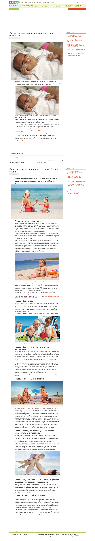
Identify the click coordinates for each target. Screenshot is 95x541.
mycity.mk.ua (23, 143)
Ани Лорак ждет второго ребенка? (73, 56)
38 (75, 6)
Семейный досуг (20, 31)
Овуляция (11, 6)
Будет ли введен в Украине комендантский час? (74, 192)
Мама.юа (11, 31)
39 (76, 6)
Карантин (11, 8)
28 (61, 6)
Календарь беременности (28, 5)
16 (43, 6)
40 (78, 6)
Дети (52, 2)
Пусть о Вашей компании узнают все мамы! (76, 8)
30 (63, 6)
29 (62, 6)
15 (42, 6)
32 (66, 6)
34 (69, 6)
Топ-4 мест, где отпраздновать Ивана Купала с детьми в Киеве (75, 52)
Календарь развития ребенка (72, 5)
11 (36, 6)
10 (35, 6)
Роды (81, 5)
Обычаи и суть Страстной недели (76, 49)
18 (46, 6)
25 (56, 6)
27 (59, 6)
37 (73, 6)
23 (53, 6)
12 (38, 6)
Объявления (28, 2)
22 (52, 6)
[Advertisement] (47, 20)
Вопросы (34, 2)
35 (71, 6)
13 (39, 6)
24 (55, 6)
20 (49, 6)
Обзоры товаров (41, 2)
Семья (22, 2)
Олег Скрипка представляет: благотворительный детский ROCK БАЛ (75, 40)
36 (72, 6)
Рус (76, 2)
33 (68, 6)
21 (51, 6)
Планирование (13, 5)
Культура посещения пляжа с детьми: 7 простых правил (75, 35)
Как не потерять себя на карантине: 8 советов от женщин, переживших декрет (76, 45)
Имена (81, 6)
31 (65, 6)
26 (58, 6)
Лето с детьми (14, 524)
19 (48, 6)
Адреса (48, 2)
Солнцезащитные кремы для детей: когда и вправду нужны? (34, 294)
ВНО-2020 (17, 8)
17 (45, 6)
